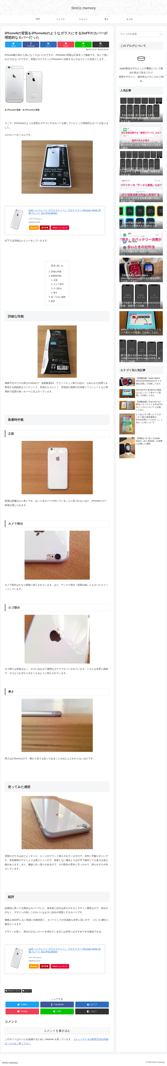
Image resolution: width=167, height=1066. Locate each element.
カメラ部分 (58, 284)
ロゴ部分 (57, 288)
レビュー (28, 991)
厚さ (55, 292)
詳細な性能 (56, 271)
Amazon (34, 228)
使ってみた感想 (58, 297)
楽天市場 (44, 228)
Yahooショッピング (60, 228)
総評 (53, 301)
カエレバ (39, 218)
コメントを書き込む (57, 1030)
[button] (161, 34)
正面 (55, 280)
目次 (53, 265)
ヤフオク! (75, 228)
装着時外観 (56, 276)
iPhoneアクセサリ (14, 991)
